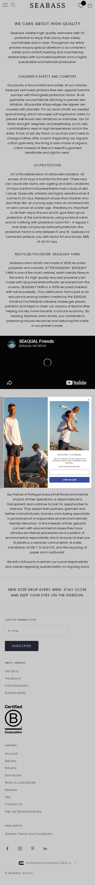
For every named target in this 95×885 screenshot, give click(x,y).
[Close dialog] (88, 400)
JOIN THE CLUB (69, 479)
